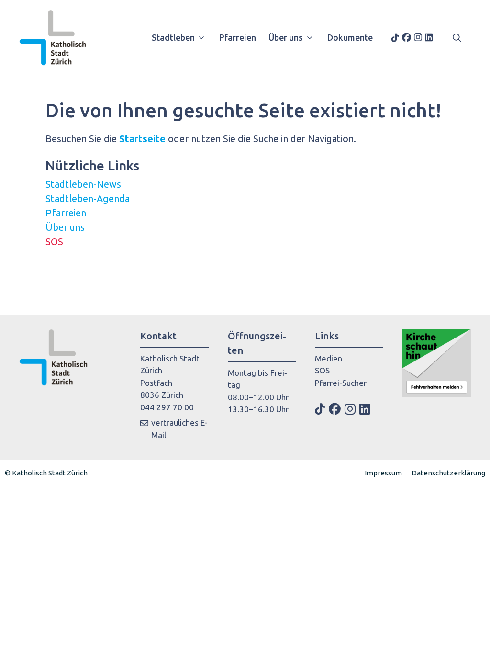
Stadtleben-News (83, 184)
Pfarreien (237, 37)
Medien (328, 358)
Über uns (285, 37)
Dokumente (350, 37)
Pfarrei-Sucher (341, 382)
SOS (54, 241)
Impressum (383, 473)
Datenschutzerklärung (448, 473)
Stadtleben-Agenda (87, 198)
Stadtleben (173, 37)
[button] (457, 37)
